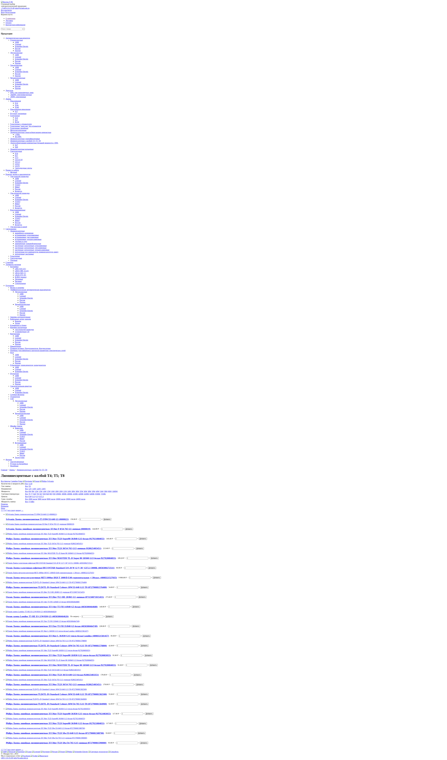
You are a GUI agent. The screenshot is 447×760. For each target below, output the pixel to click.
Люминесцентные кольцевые (22, 149)
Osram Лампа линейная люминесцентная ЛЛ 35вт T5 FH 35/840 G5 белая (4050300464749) (52, 626)
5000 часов (42, 499)
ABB (17, 42)
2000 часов (33, 499)
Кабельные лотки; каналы (20, 319)
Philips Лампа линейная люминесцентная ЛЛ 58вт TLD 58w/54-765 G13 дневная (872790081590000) (56, 743)
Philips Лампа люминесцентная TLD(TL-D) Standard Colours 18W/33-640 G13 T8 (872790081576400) (56, 587)
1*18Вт (31, 502)
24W (69, 491)
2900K (58, 494)
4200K (80, 494)
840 (47, 494)
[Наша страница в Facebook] (25, 756)
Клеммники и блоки (18, 325)
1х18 (30, 484)
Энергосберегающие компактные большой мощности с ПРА (34, 143)
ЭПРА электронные (18, 97)
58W (106, 491)
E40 (30, 497)
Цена (3, 508)
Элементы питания (13, 265)
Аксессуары (19, 457)
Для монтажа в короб (18, 227)
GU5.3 (17, 162)
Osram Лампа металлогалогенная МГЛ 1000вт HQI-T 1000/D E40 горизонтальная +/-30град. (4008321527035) (61, 577)
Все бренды (5, 481)
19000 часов (70, 499)
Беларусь (18, 191)
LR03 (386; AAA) (22, 271)
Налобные (14, 466)
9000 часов (51, 499)
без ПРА (18, 137)
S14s (17, 105)
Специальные (20, 283)
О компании (10, 18)
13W (40, 491)
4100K (75, 494)
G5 (37, 497)
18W (57, 491)
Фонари (9, 460)
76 (29, 494)
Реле (12, 353)
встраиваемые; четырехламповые (28, 239)
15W (49, 491)
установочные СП (22, 332)
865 (50, 494)
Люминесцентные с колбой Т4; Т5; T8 (25, 141)
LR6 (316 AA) (20, 269)
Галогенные (15, 116)
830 (44, 494)
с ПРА (17, 135)
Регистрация (10, 12)
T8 (30, 486)
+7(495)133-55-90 (8, 8)
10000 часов (60, 499)
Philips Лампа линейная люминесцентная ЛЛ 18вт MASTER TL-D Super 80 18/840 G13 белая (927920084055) (61, 558)
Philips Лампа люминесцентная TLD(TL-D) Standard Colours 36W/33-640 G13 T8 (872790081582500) (56, 694)
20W (61, 491)
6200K (86, 494)
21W (65, 491)
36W (85, 491)
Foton (20, 481)
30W (77, 491)
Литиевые (19, 279)
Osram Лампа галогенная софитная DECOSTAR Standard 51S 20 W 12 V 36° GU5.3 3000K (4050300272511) (60, 568)
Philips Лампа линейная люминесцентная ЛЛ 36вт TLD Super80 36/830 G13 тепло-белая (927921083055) (58, 713)
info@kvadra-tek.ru (22, 8)
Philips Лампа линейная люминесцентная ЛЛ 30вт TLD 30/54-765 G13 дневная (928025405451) (53, 548)
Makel (17, 187)
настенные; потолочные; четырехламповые (32, 250)
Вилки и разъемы (17, 288)
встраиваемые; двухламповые (27, 237)
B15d (17, 122)
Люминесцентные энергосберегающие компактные (30, 132)
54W (102, 491)
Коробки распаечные (18, 327)
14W (45, 491)
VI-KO (17, 185)
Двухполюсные (16, 53)
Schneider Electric (21, 46)
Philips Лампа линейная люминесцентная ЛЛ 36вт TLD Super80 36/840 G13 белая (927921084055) (55, 538)
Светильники (11, 229)
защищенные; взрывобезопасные (28, 244)
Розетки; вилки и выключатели (18, 174)
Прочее (18, 51)
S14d (17, 107)
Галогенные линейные (19, 128)
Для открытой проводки (20, 193)
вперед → (19, 510)
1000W (115, 491)
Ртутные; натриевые (18, 114)
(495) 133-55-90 (7, 758)
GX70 (17, 166)
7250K (103, 494)
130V (34, 489)
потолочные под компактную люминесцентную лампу (36, 252)
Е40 (16, 147)
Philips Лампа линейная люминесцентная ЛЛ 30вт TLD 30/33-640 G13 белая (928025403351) (52, 675)
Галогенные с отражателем (21, 124)
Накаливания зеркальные (20, 109)
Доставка (9, 21)
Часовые (18, 281)
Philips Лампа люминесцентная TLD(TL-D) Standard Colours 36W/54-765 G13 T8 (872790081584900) (56, 704)
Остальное (10, 286)
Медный (13, 172)
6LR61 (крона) (20, 277)
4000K (69, 494)
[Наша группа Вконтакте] (43, 756)
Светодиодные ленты (23, 168)
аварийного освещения (24, 233)
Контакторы (15, 334)
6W (30, 491)
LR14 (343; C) (20, 273)
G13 (16, 158)
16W (53, 491)
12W (36, 491)
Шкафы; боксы (16, 426)
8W (33, 491)
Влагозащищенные (17, 210)
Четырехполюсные (17, 78)
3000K (64, 494)
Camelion (14, 481)
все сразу (11, 510)
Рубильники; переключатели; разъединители (28, 365)
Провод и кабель (12, 170)
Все (26, 484)
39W (93, 491)
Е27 (16, 111)
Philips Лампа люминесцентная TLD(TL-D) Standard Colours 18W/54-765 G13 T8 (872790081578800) (56, 645)
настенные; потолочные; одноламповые (31, 246)
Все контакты (6, 10)
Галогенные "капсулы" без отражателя (25, 126)
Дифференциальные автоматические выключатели (30, 290)
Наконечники (15, 346)
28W (73, 491)
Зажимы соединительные (20, 317)
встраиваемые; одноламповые (27, 235)
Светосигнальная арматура (21, 386)
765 (37, 494)
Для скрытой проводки (19, 176)
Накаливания (15, 101)
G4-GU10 (18, 160)
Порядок (4, 504)
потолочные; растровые (24, 254)
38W (89, 491)
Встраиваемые (20, 443)
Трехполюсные (16, 65)
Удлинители (15, 397)
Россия (17, 49)
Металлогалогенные (18, 130)
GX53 (17, 164)
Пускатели (14, 374)
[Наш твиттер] (34, 756)
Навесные (19, 428)
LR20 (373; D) (20, 275)
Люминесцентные (17, 231)
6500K (97, 494)
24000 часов (80, 499)
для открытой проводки (24, 330)
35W (81, 491)
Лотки (17, 323)
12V (30, 489)
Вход (3, 12)
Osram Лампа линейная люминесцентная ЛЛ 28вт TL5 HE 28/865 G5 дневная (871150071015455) (55, 597)
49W (98, 491)
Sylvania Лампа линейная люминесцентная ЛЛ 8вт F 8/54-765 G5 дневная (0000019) (48, 529)
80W (110, 491)
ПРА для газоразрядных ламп (22, 93)
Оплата (8, 23)
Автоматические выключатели (18, 38)
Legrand (18, 44)
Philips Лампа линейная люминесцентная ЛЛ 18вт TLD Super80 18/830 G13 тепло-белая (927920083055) (58, 655)
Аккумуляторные (17, 462)
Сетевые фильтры (17, 395)
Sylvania (50, 481)
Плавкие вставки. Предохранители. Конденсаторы (30, 348)
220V (39, 489)
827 (41, 494)
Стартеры (9, 262)
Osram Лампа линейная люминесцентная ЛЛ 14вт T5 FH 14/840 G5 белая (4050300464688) (52, 607)
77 (32, 494)
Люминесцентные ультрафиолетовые (25, 139)
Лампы (8, 99)
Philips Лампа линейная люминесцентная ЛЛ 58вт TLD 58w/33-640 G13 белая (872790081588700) (55, 733)
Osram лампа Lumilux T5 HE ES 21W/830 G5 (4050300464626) (37, 616)
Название (4, 506)
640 (34, 494)
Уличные (13, 260)
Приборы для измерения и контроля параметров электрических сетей (38, 351)
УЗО (12, 399)
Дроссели (9, 90)
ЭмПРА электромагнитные (21, 95)
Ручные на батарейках (19, 464)
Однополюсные (16, 40)
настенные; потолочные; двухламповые (30, 248)
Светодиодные (16, 151)
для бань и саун (21, 241)
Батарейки (14, 267)
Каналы (18, 321)
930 (54, 494)
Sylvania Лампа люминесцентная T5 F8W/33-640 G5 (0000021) (37, 519)
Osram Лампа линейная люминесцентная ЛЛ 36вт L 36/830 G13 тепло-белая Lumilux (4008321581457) (57, 636)
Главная (4, 470)
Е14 (16, 103)
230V (44, 489)
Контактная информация (15, 25)
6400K (92, 494)
